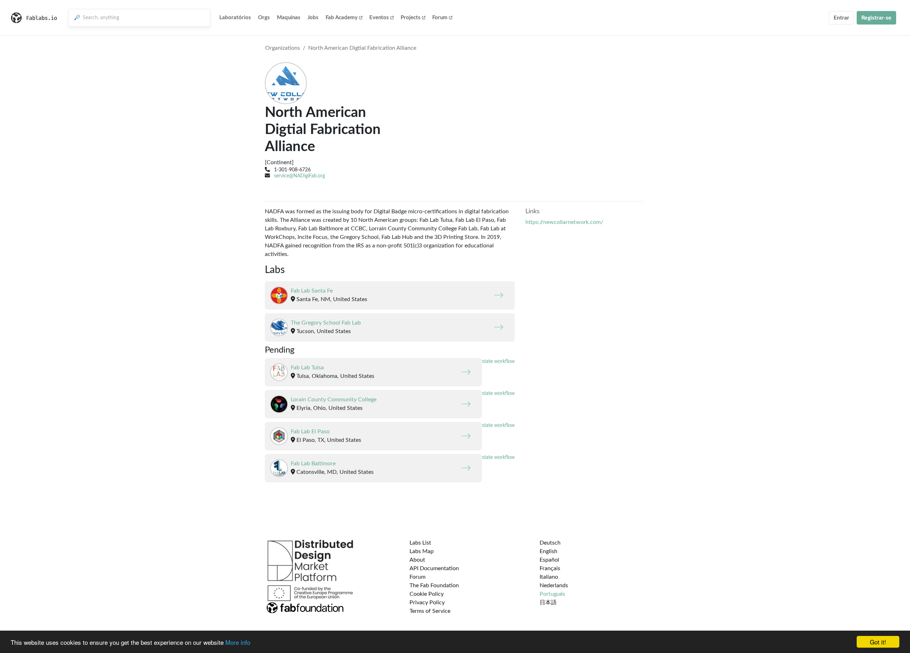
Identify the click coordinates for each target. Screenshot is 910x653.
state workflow (498, 361)
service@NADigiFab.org (299, 175)
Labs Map (422, 551)
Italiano (549, 577)
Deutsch (550, 543)
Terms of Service (430, 611)
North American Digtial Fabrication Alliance (362, 48)
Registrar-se (876, 18)
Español (549, 560)
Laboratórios (235, 17)
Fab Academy (342, 17)
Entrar (841, 18)
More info (237, 642)
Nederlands (554, 585)
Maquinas (288, 17)
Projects (411, 17)
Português (552, 594)
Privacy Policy (427, 602)
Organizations (282, 48)
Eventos (379, 17)
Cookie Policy (427, 594)
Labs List (420, 543)
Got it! (878, 641)
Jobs (312, 17)
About (417, 560)
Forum (440, 17)
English (548, 551)
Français (550, 568)
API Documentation (434, 568)
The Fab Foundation (434, 585)
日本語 (548, 602)
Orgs (264, 17)
